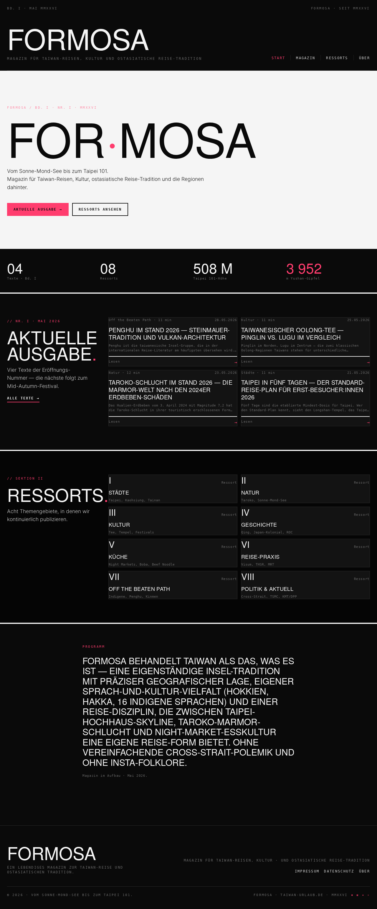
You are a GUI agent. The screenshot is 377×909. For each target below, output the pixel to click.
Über (364, 58)
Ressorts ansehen (100, 209)
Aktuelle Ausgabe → (38, 209)
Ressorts (337, 58)
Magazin (305, 58)
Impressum (307, 871)
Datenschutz (339, 871)
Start (278, 58)
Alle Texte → (23, 398)
